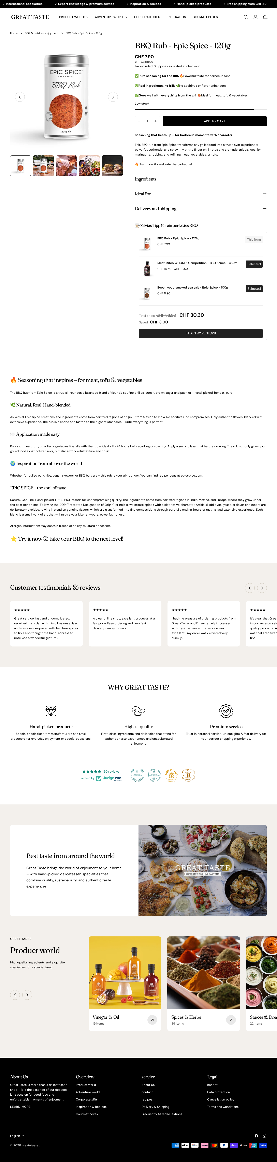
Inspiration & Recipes (91, 1107)
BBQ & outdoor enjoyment (41, 33)
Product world (86, 1085)
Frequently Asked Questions (162, 1114)
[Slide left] (20, 97)
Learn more (20, 1107)
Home (14, 33)
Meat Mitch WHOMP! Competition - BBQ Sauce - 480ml (197, 263)
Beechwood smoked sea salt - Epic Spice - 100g (192, 287)
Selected (254, 264)
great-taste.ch (32, 1145)
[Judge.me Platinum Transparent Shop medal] (154, 775)
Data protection (218, 1092)
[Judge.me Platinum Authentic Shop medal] (137, 775)
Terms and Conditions (223, 1107)
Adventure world (88, 1092)
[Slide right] (113, 97)
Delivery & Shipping (155, 1107)
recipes (147, 1099)
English (15, 1136)
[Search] (246, 17)
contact (147, 1092)
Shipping (160, 66)
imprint (212, 1085)
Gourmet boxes (87, 1114)
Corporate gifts (87, 1099)
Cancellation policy (220, 1099)
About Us (148, 1085)
